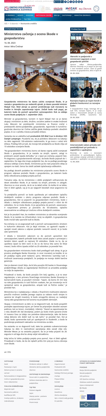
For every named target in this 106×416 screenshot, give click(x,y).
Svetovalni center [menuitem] (43, 15)
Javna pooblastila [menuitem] (13, 19)
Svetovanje (8, 361)
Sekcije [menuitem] (57, 15)
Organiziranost (60, 364)
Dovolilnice (58, 392)
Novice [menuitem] (20, 15)
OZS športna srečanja (87, 379)
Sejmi (31, 393)
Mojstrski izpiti (9, 389)
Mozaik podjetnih (86, 373)
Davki (6, 364)
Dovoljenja (59, 386)
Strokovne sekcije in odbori (38, 364)
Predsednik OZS (60, 367)
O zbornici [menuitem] (10, 15)
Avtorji (82, 391)
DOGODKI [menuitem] (29, 15)
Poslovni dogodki (35, 390)
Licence (57, 389)
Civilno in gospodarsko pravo (14, 379)
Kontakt (57, 382)
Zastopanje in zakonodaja (39, 374)
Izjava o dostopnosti (86, 385)
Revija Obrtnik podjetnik (88, 370)
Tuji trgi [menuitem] (27, 19)
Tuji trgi (32, 387)
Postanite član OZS (11, 1)
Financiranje (33, 402)
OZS (5, 23)
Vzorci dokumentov (10, 382)
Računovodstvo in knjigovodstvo (15, 376)
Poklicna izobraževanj (13, 386)
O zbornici (14, 23)
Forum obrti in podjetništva (38, 377)
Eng (62, 2)
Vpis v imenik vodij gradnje (64, 398)
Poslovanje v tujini (10, 367)
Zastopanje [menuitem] (67, 15)
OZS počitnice (84, 376)
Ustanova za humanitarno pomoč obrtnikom (90, 362)
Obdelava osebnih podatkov (89, 382)
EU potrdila (58, 401)
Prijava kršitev (59, 379)
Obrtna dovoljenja (61, 395)
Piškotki (84, 388)
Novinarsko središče (29, 23)
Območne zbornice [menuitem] (82, 15)
